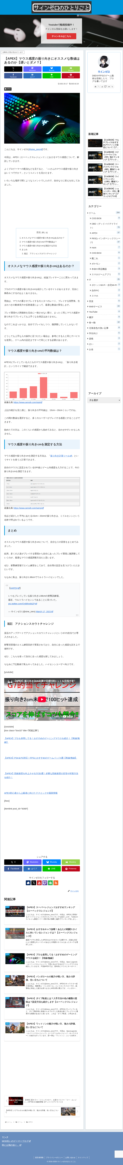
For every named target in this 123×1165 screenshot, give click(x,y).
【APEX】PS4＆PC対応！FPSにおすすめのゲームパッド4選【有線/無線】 (40, 758)
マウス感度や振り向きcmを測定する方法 (39, 246)
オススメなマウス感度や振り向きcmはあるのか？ (43, 238)
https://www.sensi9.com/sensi (27, 508)
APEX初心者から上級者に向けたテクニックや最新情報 (31, 793)
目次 (39, 232)
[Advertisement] (42, 207)
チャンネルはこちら (61, 36)
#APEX (13, 588)
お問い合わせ (70, 1157)
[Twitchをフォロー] (44, 882)
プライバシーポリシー (54, 1157)
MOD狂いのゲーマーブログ (15, 1141)
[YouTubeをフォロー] (39, 882)
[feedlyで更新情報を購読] (109, 86)
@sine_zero (34, 149)
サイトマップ (83, 1157)
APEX (9, 89)
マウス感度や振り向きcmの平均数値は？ (39, 242)
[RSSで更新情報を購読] (55, 882)
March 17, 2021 (43, 611)
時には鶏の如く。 (10, 1145)
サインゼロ (104, 71)
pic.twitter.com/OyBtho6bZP (21, 604)
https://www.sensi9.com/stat (26, 402)
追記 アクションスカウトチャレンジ (40, 253)
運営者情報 (39, 1157)
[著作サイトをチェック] (28, 882)
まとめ (24, 249)
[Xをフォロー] (33, 882)
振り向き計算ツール (60, 456)
